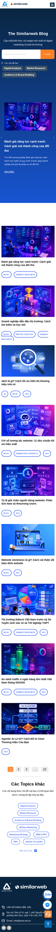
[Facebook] (3, 928)
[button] (52, 5)
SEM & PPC (41, 834)
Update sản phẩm (34, 841)
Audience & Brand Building (19, 75)
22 (45, 769)
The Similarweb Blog (28, 33)
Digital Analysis (12, 68)
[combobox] (21, 54)
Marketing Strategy (18, 834)
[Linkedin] (9, 928)
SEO (15, 841)
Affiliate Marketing (28, 827)
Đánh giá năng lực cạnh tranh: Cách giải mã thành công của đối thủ (26, 146)
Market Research (36, 68)
